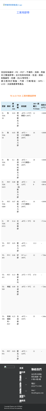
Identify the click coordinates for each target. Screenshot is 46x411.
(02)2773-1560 (36, 386)
